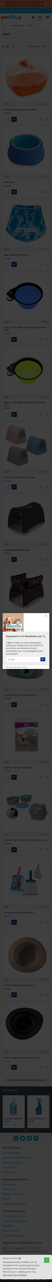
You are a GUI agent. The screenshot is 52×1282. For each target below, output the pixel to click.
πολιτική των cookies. (15, 1275)
